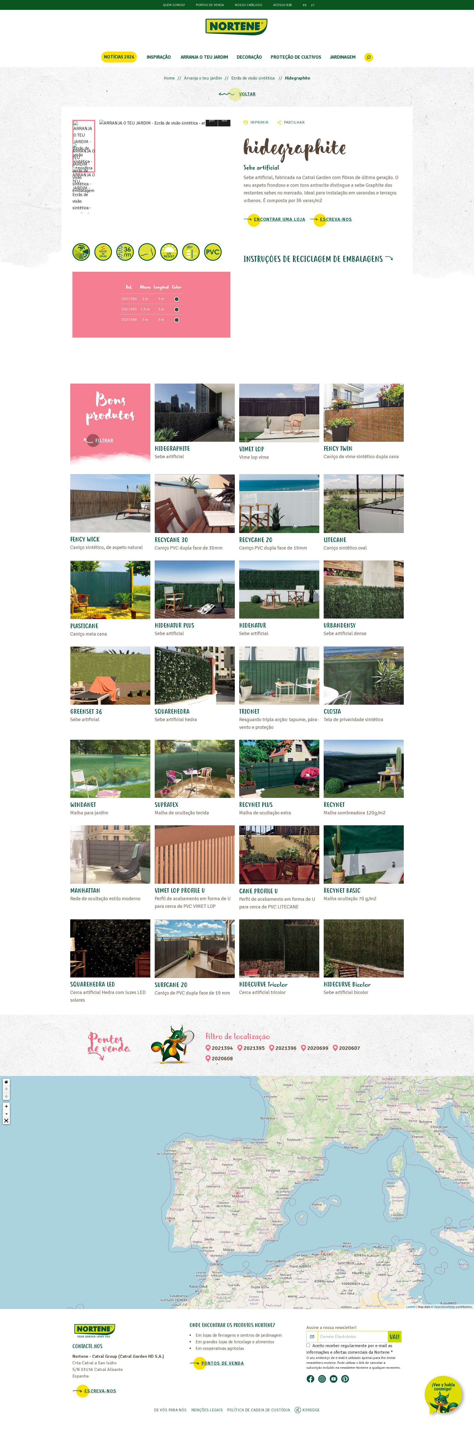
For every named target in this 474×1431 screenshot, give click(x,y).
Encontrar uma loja (279, 219)
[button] (212, 120)
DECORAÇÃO (249, 57)
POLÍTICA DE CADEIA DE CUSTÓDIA (258, 1410)
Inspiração (159, 57)
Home (169, 78)
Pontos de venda (210, 5)
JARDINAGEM (343, 57)
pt (312, 4)
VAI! (395, 1337)
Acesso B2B (282, 5)
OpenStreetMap (444, 1306)
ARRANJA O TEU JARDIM (204, 57)
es (305, 4)
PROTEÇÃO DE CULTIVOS (296, 57)
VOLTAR (247, 94)
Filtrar (104, 440)
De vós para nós (170, 1410)
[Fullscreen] (6, 1120)
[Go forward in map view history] (6, 1089)
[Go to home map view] (6, 1082)
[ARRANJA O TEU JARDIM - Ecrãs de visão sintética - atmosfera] (164, 123)
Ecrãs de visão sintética (253, 78)
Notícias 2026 (119, 56)
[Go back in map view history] (6, 1096)
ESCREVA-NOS (336, 219)
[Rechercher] (368, 57)
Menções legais (207, 1410)
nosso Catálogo (248, 5)
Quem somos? (174, 5)
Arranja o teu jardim (203, 78)
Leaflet (410, 1306)
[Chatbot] (445, 1396)
